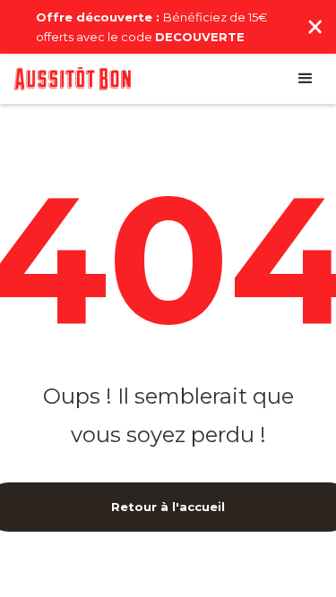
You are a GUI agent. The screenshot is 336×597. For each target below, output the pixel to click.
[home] (72, 78)
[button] (305, 79)
